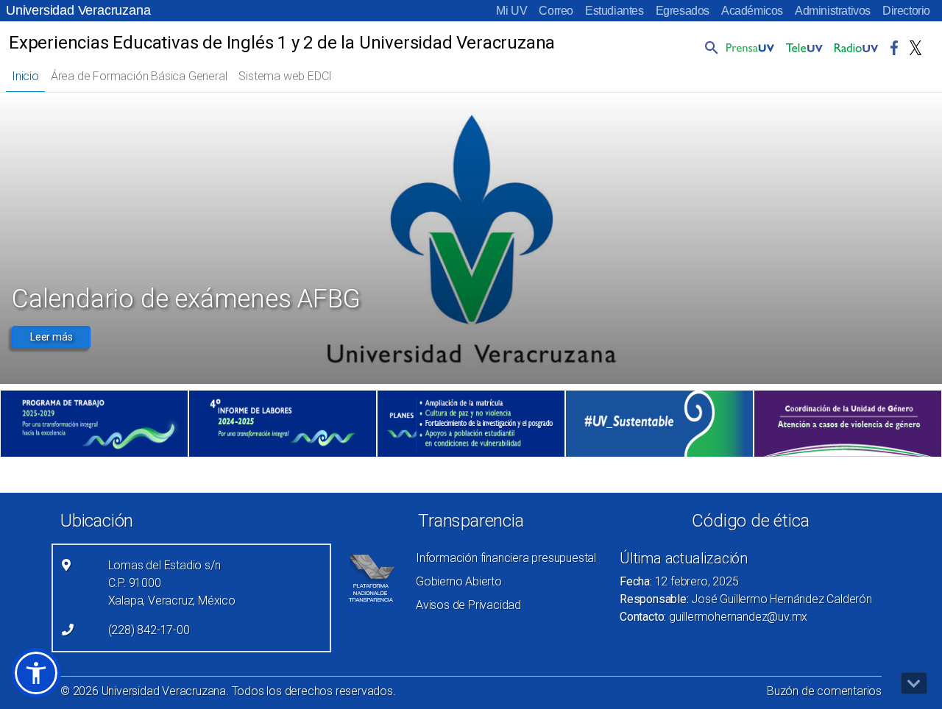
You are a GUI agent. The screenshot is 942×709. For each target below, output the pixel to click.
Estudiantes (614, 10)
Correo (556, 10)
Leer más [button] (51, 337)
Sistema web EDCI (285, 76)
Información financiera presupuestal (506, 558)
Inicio (25, 76)
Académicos (752, 10)
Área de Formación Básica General (139, 76)
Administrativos (833, 10)
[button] (708, 47)
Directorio (906, 10)
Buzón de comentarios (824, 691)
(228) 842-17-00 (149, 630)
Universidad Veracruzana (78, 10)
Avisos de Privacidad (468, 605)
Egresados (682, 10)
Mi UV (511, 10)
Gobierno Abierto (459, 581)
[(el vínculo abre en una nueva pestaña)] (94, 424)
